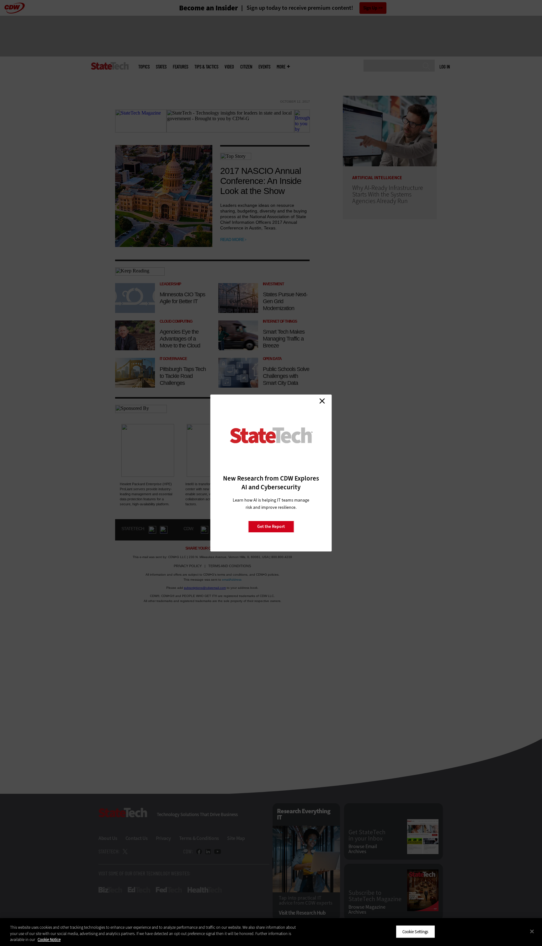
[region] (271, 932)
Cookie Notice (49, 939)
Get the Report (271, 526)
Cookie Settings (415, 931)
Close (322, 401)
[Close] (532, 931)
